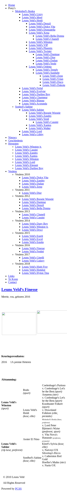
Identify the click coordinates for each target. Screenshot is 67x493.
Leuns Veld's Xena (39, 32)
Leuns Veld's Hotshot (33, 269)
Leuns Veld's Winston (40, 42)
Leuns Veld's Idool (32, 17)
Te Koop (13, 279)
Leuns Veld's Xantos (40, 125)
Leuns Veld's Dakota (54, 85)
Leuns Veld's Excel (32, 239)
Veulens (12, 171)
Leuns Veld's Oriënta (40, 66)
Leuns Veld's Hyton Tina (35, 272)
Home (11, 5)
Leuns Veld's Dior (45, 57)
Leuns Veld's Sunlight (47, 72)
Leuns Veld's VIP (38, 45)
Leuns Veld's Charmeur (34, 97)
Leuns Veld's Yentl (39, 119)
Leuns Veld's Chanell (47, 38)
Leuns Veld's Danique (48, 54)
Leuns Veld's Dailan (47, 60)
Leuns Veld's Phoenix (40, 48)
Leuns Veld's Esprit (32, 236)
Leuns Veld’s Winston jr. (28, 146)
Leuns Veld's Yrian (53, 78)
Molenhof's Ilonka (25, 11)
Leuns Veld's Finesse (33, 248)
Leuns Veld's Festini (33, 251)
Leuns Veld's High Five (35, 266)
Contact (12, 282)
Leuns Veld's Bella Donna (50, 35)
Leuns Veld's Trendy (47, 69)
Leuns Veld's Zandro (40, 115)
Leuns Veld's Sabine (33, 109)
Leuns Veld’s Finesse (19, 289)
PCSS (18, 488)
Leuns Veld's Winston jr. (35, 226)
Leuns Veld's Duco (53, 82)
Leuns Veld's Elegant (26, 165)
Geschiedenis (15, 140)
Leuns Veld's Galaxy (33, 260)
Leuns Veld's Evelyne (34, 91)
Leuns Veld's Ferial (32, 88)
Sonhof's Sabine (24, 106)
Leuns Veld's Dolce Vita (42, 26)
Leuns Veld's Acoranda (34, 103)
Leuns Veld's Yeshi (46, 63)
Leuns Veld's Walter (40, 128)
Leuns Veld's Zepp (53, 75)
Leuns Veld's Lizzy (32, 14)
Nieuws (12, 137)
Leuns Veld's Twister (40, 51)
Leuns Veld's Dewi (32, 229)
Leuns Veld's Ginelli (33, 257)
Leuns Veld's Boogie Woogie (44, 112)
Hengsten (13, 143)
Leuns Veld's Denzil (40, 23)
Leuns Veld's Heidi (32, 20)
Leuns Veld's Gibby (32, 134)
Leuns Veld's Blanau (33, 100)
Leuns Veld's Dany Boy (35, 223)
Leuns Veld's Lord (32, 131)
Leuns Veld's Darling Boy (36, 94)
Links (11, 276)
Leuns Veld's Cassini (47, 122)
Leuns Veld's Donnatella (42, 29)
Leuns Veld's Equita (33, 242)
